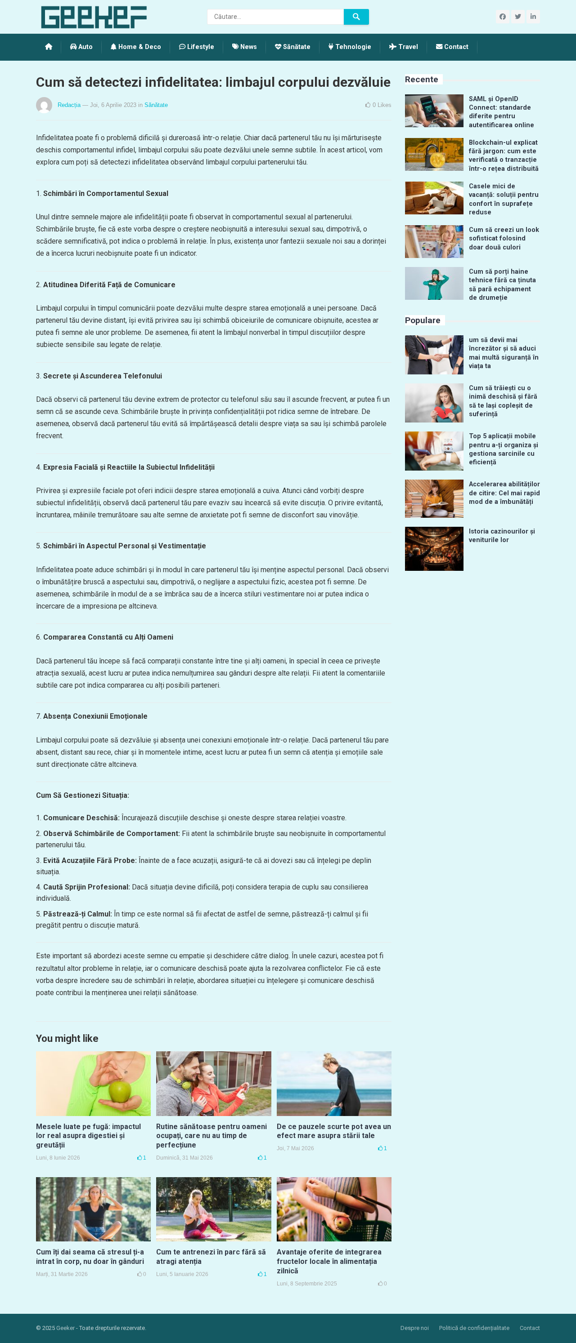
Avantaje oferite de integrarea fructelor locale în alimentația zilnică (329, 1261)
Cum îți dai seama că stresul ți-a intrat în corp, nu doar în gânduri (90, 1257)
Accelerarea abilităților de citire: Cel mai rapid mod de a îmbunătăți (504, 493)
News (247, 47)
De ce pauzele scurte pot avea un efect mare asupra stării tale (334, 1131)
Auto (84, 47)
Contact (455, 47)
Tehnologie (352, 47)
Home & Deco (139, 47)
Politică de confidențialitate (474, 1328)
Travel (407, 47)
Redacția (69, 105)
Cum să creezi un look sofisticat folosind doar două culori (504, 238)
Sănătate (295, 47)
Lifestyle (199, 47)
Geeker (65, 1328)
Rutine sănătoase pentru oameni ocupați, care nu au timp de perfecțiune (211, 1136)
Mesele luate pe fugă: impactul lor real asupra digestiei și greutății (88, 1136)
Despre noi (414, 1328)
